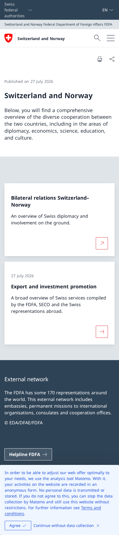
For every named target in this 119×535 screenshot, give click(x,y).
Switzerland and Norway (41, 38)
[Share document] (112, 59)
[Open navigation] (110, 38)
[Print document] (100, 59)
